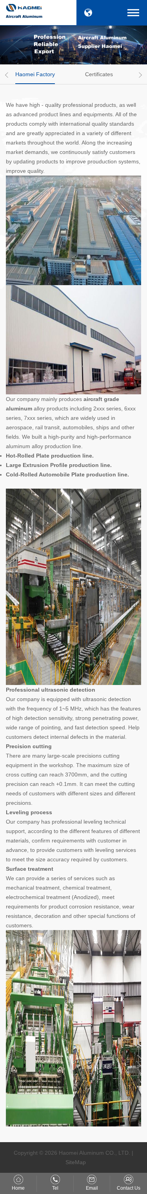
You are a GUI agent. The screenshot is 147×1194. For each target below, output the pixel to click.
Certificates (99, 74)
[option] (38, 74)
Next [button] (139, 75)
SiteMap (75, 1162)
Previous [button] (8, 75)
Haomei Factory (35, 74)
